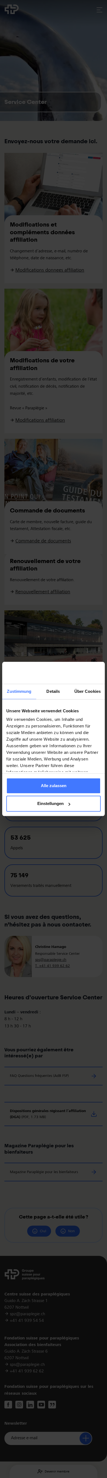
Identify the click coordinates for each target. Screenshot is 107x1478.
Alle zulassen (53, 785)
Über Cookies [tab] (87, 691)
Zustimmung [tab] (19, 691)
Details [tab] (53, 691)
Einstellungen (50, 803)
